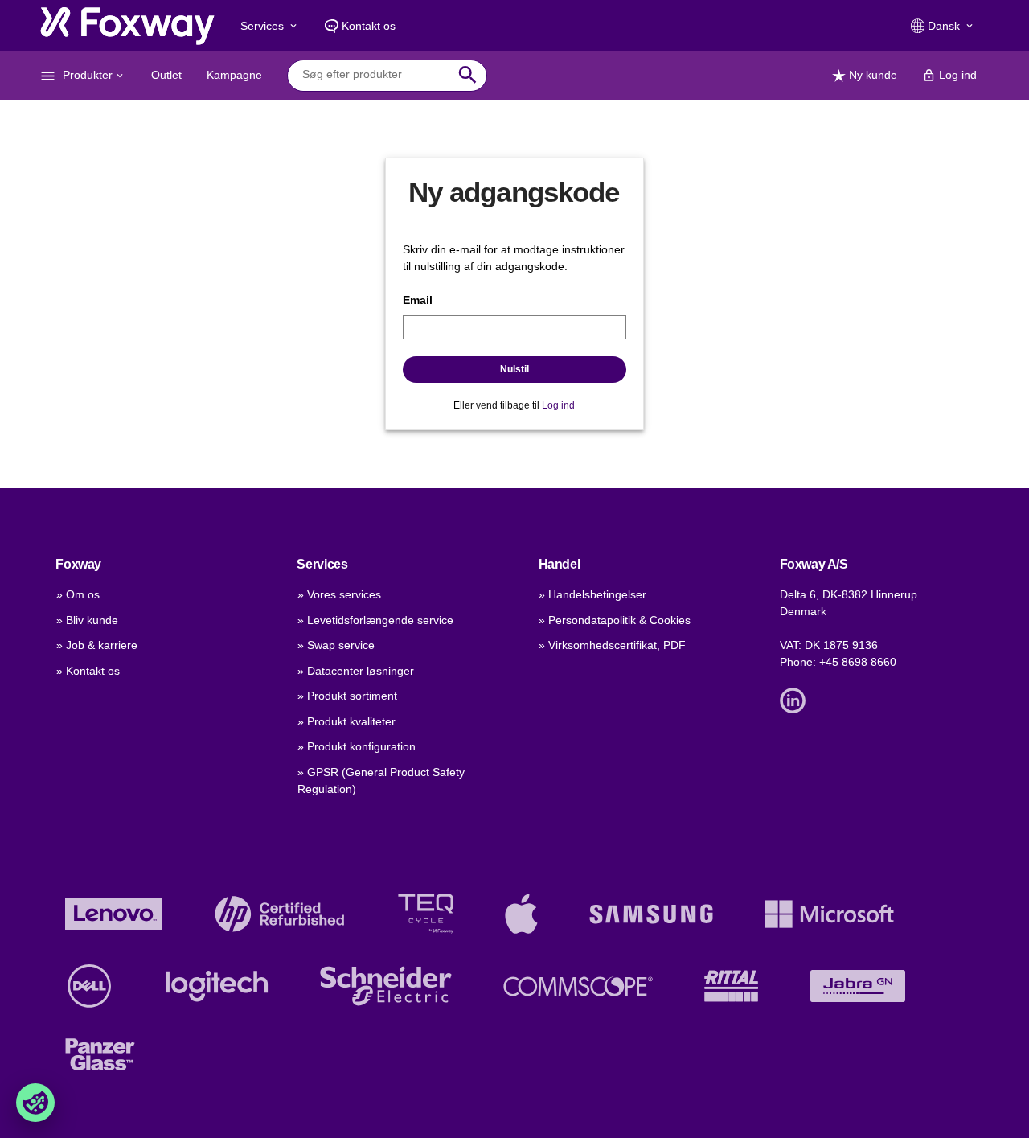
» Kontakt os (88, 670)
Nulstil (514, 369)
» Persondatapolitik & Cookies (615, 620)
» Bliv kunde (87, 620)
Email (418, 300)
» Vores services (339, 594)
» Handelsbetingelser (592, 594)
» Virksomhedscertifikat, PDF (612, 645)
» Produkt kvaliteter (346, 721)
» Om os (78, 594)
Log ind (558, 405)
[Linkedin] (797, 699)
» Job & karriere (96, 645)
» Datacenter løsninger (355, 670)
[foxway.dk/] (127, 25)
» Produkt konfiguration (356, 746)
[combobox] (375, 75)
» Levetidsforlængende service (375, 620)
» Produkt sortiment (347, 695)
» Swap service (336, 645)
